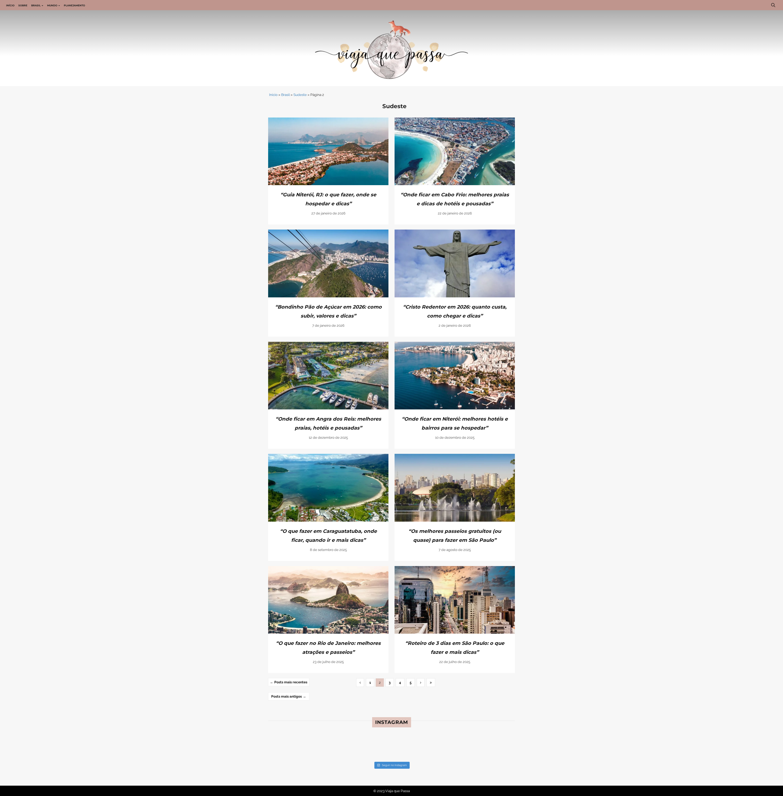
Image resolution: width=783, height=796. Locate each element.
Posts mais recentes (288, 682)
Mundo (52, 5)
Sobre (22, 5)
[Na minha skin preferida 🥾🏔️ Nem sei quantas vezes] (287, 747)
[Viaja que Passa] (391, 49)
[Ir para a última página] (431, 682)
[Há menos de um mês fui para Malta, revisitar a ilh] (370, 747)
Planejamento (74, 5)
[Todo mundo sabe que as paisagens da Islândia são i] (412, 747)
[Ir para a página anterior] (360, 682)
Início (10, 5)
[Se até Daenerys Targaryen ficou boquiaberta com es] (495, 747)
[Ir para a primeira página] (421, 682)
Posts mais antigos (288, 696)
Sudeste (300, 95)
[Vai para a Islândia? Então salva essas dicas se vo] (453, 747)
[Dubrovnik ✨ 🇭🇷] (329, 747)
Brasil (36, 5)
